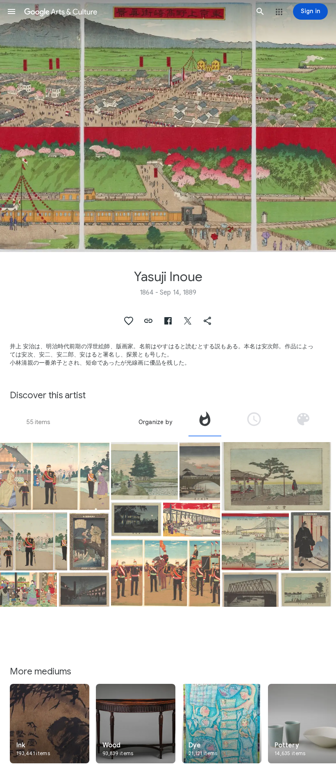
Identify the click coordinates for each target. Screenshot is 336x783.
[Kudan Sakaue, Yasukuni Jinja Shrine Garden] (33, 541)
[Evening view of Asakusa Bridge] (199, 471)
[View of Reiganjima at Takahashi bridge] (250, 589)
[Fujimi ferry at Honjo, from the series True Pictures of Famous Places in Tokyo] (306, 589)
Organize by (155, 422)
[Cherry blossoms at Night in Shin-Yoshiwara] (84, 589)
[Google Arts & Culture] (136, 11)
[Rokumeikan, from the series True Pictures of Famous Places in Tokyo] (136, 519)
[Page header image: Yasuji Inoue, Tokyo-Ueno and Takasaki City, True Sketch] (168, 126)
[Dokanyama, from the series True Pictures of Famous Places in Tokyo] (144, 471)
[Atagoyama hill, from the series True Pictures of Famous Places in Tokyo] (276, 476)
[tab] (204, 422)
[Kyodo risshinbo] (89, 541)
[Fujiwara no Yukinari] (311, 541)
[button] (11, 11)
